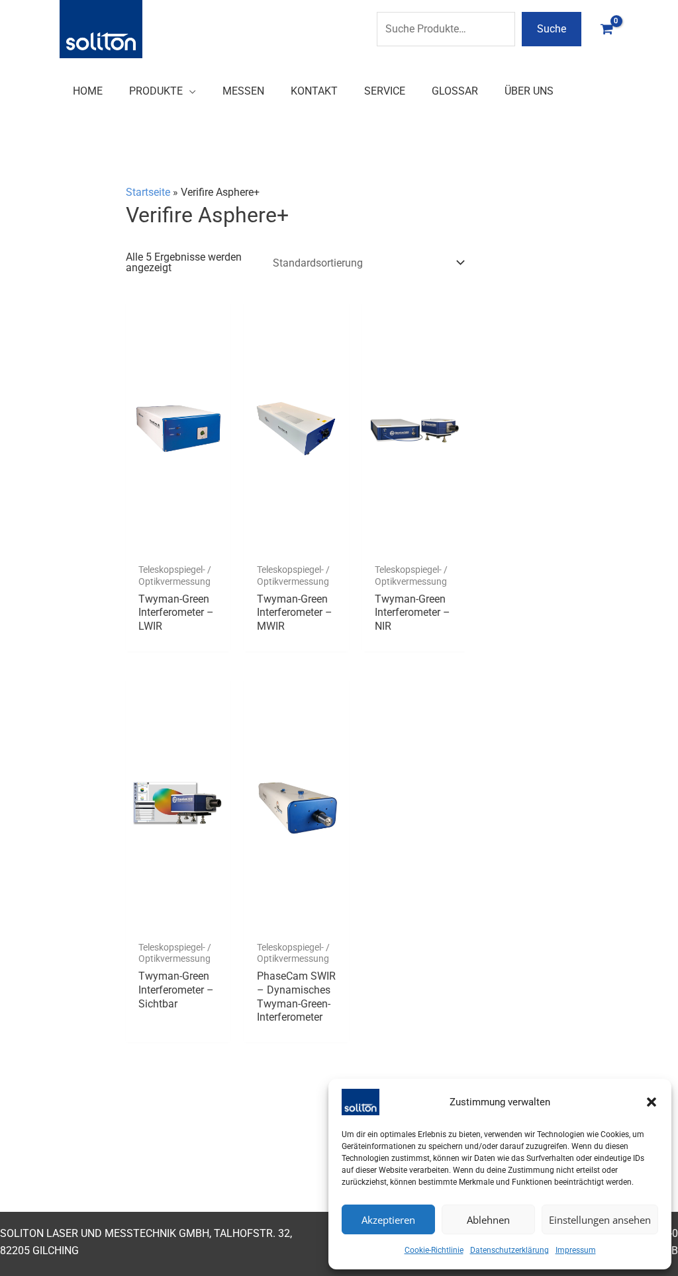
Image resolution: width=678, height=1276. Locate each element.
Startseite (148, 192)
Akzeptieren (388, 1219)
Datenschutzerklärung (509, 1250)
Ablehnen (488, 1219)
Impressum (576, 1250)
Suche (551, 28)
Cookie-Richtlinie (434, 1250)
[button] (651, 1102)
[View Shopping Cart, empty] (606, 28)
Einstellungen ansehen (600, 1219)
